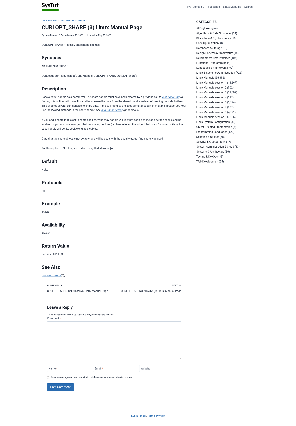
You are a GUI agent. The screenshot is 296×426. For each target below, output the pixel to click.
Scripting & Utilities (207, 137)
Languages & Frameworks (212, 67)
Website (145, 368)
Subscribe (214, 6)
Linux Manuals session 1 (211, 82)
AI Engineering (205, 28)
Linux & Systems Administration (215, 72)
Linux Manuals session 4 (211, 97)
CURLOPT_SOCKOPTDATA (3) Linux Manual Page (151, 288)
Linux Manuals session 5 (211, 102)
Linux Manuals (232, 6)
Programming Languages (211, 132)
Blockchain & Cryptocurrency (213, 38)
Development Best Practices (213, 58)
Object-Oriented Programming (214, 127)
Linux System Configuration (213, 122)
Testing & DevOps (207, 156)
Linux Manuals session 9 (211, 117)
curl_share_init (170, 97)
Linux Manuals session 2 (211, 87)
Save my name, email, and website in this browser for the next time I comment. (92, 377)
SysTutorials (138, 415)
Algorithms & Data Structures (213, 33)
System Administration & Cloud (215, 146)
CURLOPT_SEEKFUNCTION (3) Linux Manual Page (77, 288)
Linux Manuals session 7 (211, 107)
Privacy (160, 415)
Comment (54, 318)
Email (99, 368)
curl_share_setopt (111, 110)
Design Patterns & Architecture (214, 53)
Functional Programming (211, 63)
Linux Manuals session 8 (211, 112)
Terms (151, 415)
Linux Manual (51, 35)
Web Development (207, 161)
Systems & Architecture (210, 151)
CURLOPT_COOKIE (51, 275)
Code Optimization (207, 43)
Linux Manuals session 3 (73, 21)
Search (248, 6)
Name (53, 368)
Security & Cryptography (210, 141)
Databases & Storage (209, 48)
